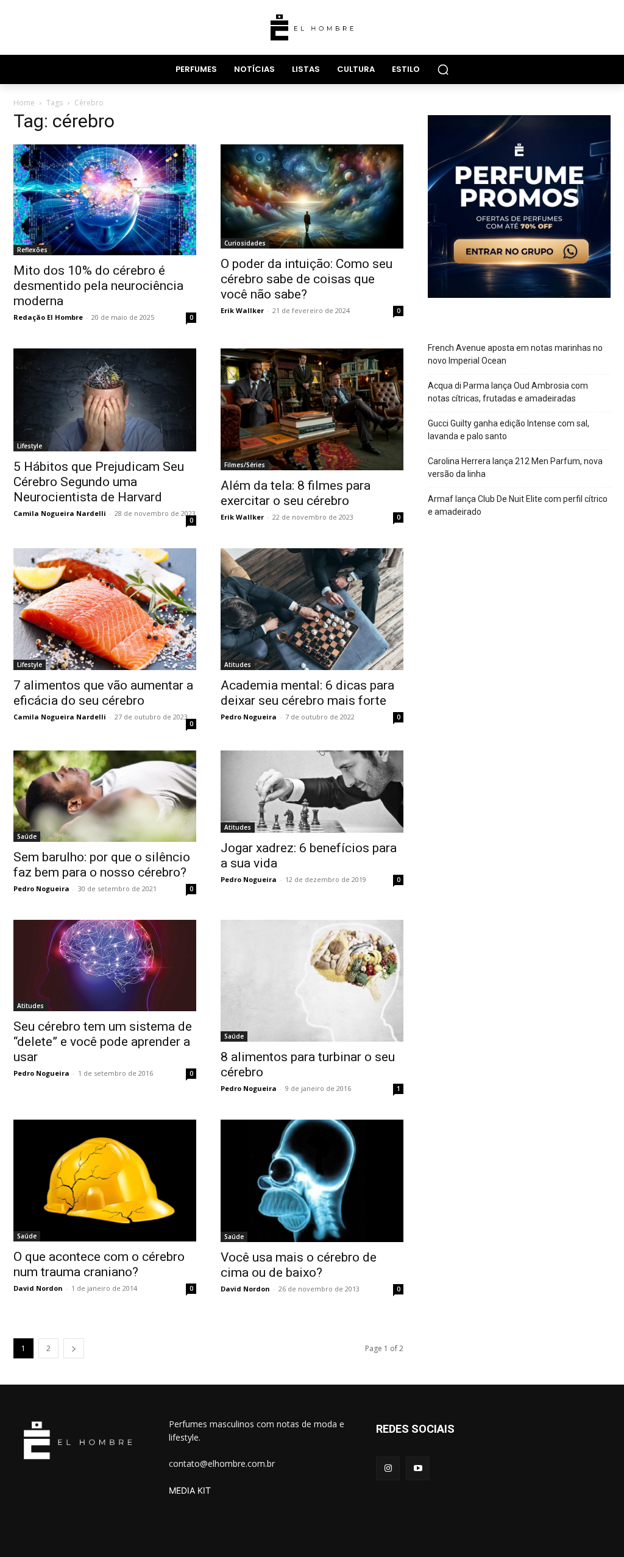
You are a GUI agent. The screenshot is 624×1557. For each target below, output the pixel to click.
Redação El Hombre (48, 317)
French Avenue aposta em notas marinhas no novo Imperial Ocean (515, 354)
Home (24, 102)
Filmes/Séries (244, 465)
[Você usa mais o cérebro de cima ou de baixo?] (312, 1180)
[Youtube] (418, 1468)
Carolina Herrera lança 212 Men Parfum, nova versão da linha (515, 467)
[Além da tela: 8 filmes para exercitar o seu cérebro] (312, 409)
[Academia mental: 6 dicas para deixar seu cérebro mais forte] (312, 609)
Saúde (27, 836)
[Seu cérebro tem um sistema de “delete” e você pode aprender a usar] (104, 965)
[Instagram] (388, 1468)
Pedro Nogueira (249, 716)
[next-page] (73, 1348)
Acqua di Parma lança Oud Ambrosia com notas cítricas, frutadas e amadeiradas (508, 392)
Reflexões (32, 249)
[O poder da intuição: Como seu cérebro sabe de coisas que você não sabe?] (312, 196)
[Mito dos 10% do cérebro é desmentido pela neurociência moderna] (104, 199)
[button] (443, 69)
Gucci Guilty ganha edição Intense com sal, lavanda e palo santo (508, 429)
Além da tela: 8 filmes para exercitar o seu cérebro (295, 493)
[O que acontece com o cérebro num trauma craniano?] (104, 1180)
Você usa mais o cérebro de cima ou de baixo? (299, 1265)
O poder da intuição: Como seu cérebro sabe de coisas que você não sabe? (306, 279)
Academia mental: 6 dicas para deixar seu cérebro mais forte (307, 693)
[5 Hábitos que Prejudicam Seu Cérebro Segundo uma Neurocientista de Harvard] (104, 399)
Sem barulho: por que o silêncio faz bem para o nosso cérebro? (101, 865)
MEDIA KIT (190, 1490)
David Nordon (38, 1288)
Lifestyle (29, 446)
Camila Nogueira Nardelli (59, 513)
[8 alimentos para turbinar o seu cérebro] (312, 981)
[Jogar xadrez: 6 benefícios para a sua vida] (312, 791)
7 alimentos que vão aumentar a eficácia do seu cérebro (103, 693)
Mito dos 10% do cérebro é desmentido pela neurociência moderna (98, 285)
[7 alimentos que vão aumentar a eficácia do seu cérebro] (104, 609)
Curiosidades (245, 243)
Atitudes (237, 664)
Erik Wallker (242, 310)
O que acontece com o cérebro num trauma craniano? (99, 1264)
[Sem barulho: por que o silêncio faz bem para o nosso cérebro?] (104, 796)
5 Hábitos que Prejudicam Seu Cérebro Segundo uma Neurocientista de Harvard (98, 481)
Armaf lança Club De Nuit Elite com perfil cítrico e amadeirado (518, 505)
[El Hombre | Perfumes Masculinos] (312, 27)
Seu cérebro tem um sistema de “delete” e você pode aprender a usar (102, 1041)
